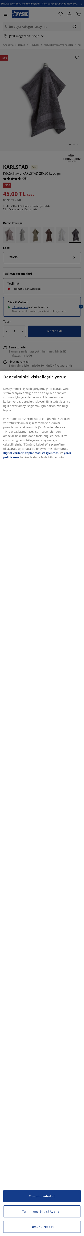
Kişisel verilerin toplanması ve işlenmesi (31, 453)
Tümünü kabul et (42, 1196)
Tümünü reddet (42, 1227)
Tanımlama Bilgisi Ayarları (42, 1211)
